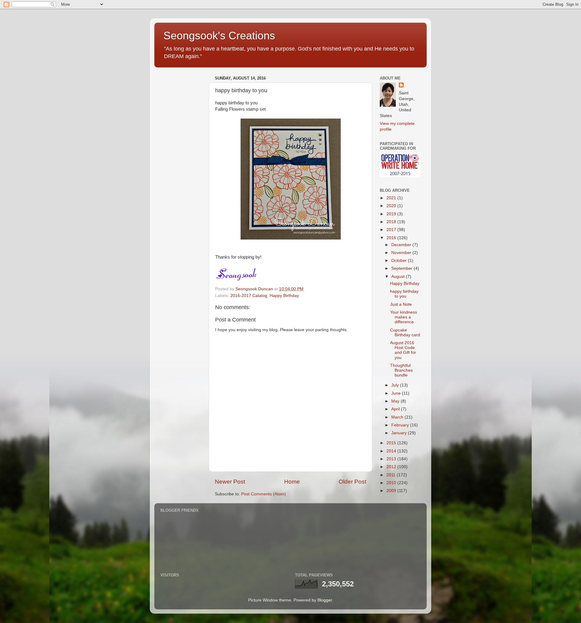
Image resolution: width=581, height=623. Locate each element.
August (398, 276)
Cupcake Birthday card (405, 332)
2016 (391, 238)
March (398, 417)
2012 (391, 467)
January (399, 433)
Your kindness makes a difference (403, 317)
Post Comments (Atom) (263, 494)
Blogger (324, 600)
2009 (391, 490)
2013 (391, 459)
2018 (391, 222)
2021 (391, 198)
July (395, 385)
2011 (391, 475)
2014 (391, 451)
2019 (391, 214)
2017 (391, 229)
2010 (391, 483)
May (396, 401)
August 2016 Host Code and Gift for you (403, 350)
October (399, 260)
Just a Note (401, 304)
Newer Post (230, 481)
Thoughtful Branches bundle (401, 370)
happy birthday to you (404, 293)
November (401, 252)
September (402, 268)
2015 (391, 443)
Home (292, 481)
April (396, 409)
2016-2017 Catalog (248, 295)
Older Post (352, 481)
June (396, 393)
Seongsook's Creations (219, 35)
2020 (391, 206)
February (400, 425)
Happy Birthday (284, 295)
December (401, 245)
